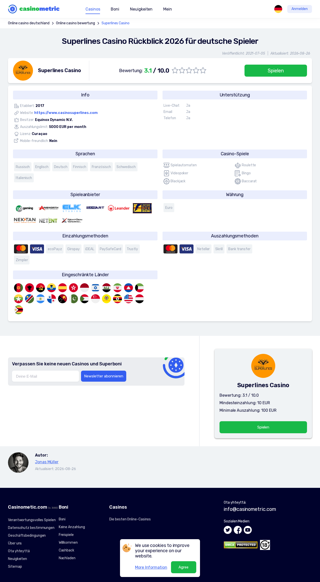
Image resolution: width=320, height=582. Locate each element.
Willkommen (68, 542)
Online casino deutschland (29, 23)
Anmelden (300, 9)
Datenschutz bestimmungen (31, 528)
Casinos (93, 9)
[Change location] (278, 9)
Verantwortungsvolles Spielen (32, 520)
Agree (183, 567)
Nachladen (67, 558)
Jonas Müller (46, 462)
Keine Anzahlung (72, 527)
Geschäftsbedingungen (27, 535)
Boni (62, 519)
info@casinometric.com (250, 509)
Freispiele (66, 535)
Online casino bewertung (75, 23)
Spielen (276, 71)
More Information (151, 567)
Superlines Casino (116, 23)
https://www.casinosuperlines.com (66, 113)
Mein (167, 9)
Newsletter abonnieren (103, 376)
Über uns (15, 543)
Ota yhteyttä (19, 551)
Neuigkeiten (141, 9)
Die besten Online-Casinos (130, 519)
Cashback (66, 550)
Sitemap (15, 566)
